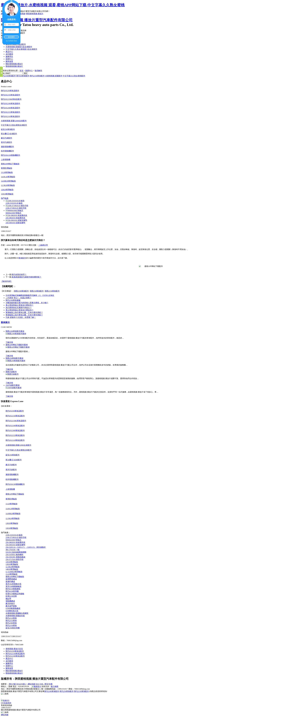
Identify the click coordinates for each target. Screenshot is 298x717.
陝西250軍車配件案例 (14, 358)
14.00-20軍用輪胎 (8, 177)
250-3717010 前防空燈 (14, 559)
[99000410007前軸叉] (14, 210)
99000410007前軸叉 (13, 213)
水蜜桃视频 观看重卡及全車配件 (19, 47)
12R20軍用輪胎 (7, 190)
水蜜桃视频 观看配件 (53, 76)
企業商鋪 (21, 14)
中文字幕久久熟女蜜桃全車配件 (14, 125)
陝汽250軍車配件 (67, 691)
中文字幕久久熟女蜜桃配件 (74, 76)
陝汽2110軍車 (11, 618)
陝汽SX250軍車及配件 (10, 91)
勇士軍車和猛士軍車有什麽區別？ (20, 310)
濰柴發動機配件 (7, 147)
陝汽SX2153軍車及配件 (10, 112)
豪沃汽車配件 (6, 138)
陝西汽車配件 (11, 372)
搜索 (25, 73)
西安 (46, 684)
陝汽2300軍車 (11, 623)
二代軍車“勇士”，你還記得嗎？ (18, 298)
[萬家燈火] (36, 686)
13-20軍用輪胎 (7, 172)
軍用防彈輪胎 (6, 168)
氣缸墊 (8, 599)
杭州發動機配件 (7, 151)
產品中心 (9, 52)
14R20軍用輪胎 (12, 569)
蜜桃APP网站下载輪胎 (10, 164)
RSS (37, 684)
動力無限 (54, 686)
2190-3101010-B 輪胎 (14, 203)
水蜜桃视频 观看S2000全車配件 (14, 121)
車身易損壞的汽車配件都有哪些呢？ (26, 277)
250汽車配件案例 (13, 385)
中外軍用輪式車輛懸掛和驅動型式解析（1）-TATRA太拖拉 (30, 295)
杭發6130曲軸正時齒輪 (15, 594)
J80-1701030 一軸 (12, 550)
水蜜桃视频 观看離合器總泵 (17, 613)
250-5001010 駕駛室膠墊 (15, 223)
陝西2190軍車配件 (21, 291)
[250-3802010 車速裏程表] (16, 215)
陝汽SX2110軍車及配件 (10, 116)
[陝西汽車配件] (12, 374)
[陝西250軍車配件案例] (15, 361)
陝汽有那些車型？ (19, 275)
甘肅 (50, 684)
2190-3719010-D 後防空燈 (16, 208)
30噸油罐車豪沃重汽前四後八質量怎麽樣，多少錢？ (27, 303)
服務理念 (9, 56)
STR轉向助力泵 (12, 611)
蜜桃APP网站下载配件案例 (17, 345)
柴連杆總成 (10, 581)
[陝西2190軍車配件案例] (16, 334)
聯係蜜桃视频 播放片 (34, 14)
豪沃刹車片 (10, 603)
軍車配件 (22, 258)
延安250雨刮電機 (13, 628)
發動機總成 (10, 601)
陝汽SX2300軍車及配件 (10, 108)
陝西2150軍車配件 (52, 291)
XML (41, 684)
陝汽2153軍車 (11, 621)
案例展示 (5, 322)
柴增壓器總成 (11, 579)
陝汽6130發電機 (12, 591)
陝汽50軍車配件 (22, 76)
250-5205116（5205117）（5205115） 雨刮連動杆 (26, 547)
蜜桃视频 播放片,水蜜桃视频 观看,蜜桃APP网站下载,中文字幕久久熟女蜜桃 (63, 5)
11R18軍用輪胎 (7, 194)
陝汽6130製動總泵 (13, 589)
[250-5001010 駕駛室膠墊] (16, 220)
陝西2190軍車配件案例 (15, 331)
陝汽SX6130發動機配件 (10, 155)
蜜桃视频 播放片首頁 (14, 649)
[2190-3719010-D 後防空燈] (17, 206)
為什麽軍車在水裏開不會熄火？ (19, 308)
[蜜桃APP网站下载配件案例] (18, 347)
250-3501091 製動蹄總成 (15, 557)
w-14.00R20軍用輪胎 (14, 572)
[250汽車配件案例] (13, 388)
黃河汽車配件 (6, 142)
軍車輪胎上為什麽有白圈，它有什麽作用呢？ (24, 312)
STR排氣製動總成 (13, 608)
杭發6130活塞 (11, 596)
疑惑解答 (38, 71)
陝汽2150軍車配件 (37, 76)
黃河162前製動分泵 (13, 584)
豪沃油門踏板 (11, 606)
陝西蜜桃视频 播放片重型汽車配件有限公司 (37, 20)
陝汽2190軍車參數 (13, 300)
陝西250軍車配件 (37, 291)
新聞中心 (9, 59)
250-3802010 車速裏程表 (15, 218)
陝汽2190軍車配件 (8, 76)
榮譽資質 (9, 61)
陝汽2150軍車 (11, 625)
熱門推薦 (4, 198)
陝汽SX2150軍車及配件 (10, 95)
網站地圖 (31, 684)
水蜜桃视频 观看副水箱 (15, 616)
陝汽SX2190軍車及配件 (10, 104)
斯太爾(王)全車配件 (9, 134)
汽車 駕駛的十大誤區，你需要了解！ (21, 317)
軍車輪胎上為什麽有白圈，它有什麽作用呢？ (24, 315)
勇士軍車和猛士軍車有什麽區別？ (20, 305)
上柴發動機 (5, 160)
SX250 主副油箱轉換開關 (16, 552)
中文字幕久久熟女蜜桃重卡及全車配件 (21, 49)
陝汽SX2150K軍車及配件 (11, 99)
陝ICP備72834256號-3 (17, 684)
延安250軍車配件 (8, 129)
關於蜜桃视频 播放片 (14, 64)
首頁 (21, 71)
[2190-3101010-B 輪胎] (15, 201)
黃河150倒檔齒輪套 (13, 586)
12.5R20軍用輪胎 (8, 185)
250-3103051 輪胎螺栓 (14, 555)
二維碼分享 (43, 245)
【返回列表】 (6, 281)
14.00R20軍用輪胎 (8, 181)
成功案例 (9, 54)
